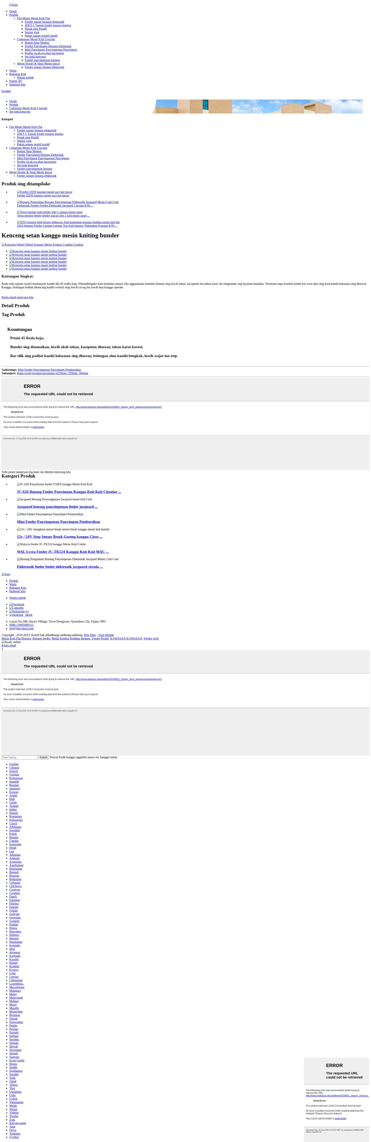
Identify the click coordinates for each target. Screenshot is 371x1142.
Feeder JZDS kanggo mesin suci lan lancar (43, 195)
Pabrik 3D (15, 81)
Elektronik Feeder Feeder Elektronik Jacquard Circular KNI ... (55, 205)
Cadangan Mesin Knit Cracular (36, 39)
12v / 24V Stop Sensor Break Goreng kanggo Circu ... (59, 537)
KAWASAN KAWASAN (126, 638)
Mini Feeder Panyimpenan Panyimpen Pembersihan (49, 369)
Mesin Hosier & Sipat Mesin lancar (38, 63)
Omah (13, 11)
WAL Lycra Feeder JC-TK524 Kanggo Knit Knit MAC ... (63, 552)
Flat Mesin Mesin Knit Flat (33, 18)
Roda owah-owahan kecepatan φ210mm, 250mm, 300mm (52, 373)
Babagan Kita (17, 74)
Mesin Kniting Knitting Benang (71, 638)
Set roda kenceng (35, 56)
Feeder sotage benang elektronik (44, 21)
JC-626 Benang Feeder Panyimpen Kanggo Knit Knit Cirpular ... (69, 492)
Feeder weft (151, 638)
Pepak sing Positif (36, 28)
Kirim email (9, 645)
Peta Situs (90, 635)
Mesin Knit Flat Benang (16, 638)
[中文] (11, 94)
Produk (13, 14)
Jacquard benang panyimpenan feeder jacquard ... (57, 507)
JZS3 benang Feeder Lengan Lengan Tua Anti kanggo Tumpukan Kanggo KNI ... (67, 225)
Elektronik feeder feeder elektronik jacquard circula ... (60, 567)
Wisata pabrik (25, 77)
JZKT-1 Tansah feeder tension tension (48, 25)
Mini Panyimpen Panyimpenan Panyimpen (51, 49)
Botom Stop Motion (37, 42)
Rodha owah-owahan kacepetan (44, 53)
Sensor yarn (32, 32)
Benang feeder (41, 638)
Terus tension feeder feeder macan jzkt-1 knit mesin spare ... (53, 215)
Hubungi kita (17, 84)
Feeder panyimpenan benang (42, 60)
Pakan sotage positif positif (41, 35)
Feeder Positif (100, 638)
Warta (12, 70)
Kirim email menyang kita (17, 297)
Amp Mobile (106, 635)
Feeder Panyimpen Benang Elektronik (48, 46)
